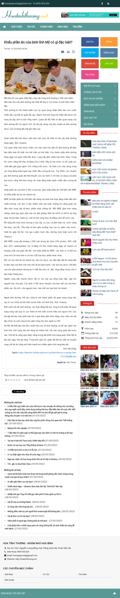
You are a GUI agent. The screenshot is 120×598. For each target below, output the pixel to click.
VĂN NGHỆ (90, 63)
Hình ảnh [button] (63, 26)
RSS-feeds (9, 580)
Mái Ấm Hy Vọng (92, 85)
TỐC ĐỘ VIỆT (19, 593)
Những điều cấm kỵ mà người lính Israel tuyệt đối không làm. (34, 511)
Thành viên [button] (46, 26)
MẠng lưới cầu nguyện (17, 428)
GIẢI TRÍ (109, 63)
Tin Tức (46, 574)
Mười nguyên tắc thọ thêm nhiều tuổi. (105, 241)
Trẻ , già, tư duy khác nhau (19, 464)
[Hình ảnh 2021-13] (109, 380)
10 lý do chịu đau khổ (102, 269)
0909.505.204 (42, 3)
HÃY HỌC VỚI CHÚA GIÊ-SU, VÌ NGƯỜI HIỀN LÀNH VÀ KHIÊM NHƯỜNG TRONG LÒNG (98, 180)
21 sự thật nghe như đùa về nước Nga (24, 454)
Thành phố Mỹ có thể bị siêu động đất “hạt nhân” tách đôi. (104, 232)
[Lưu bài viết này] (74, 51)
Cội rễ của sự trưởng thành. (19, 502)
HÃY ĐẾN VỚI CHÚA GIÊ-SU (104, 154)
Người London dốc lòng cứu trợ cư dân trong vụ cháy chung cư (103, 283)
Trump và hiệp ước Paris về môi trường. (105, 292)
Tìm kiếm (82, 574)
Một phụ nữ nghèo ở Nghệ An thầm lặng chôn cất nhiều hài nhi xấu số (104, 203)
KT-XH (109, 41)
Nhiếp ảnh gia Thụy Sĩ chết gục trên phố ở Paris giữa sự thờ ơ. (34, 494)
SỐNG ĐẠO (109, 52)
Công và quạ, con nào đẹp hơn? (104, 222)
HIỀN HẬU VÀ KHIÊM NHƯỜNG (102, 161)
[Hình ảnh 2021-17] (109, 398)
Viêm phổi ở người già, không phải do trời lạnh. (28, 521)
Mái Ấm (90, 41)
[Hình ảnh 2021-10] (89, 380)
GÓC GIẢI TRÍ (90, 118)
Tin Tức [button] (31, 26)
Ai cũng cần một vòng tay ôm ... (21, 507)
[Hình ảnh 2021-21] (109, 362)
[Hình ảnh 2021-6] (89, 362)
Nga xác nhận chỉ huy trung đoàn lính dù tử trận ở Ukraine (33, 459)
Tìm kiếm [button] (77, 26)
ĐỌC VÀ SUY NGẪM (93, 98)
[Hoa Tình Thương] (25, 15)
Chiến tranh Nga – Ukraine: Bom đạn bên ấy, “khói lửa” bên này (35, 486)
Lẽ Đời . (95, 211)
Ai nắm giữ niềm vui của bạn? (20, 482)
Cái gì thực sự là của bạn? (19, 516)
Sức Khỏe (90, 74)
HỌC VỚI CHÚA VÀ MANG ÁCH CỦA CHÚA (104, 171)
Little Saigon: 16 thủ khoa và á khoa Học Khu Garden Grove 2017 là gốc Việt (99, 261)
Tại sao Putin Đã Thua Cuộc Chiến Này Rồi (26, 440)
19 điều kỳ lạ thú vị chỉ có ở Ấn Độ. (22, 450)
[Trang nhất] (5, 27)
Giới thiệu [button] (16, 26)
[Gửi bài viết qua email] (63, 51)
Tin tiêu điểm (89, 133)
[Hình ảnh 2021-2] (89, 398)
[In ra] (68, 51)
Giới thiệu (9, 574)
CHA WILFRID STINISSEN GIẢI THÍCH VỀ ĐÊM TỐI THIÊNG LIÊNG (104, 144)
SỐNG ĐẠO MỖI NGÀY (94, 105)
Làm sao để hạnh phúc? (103, 249)
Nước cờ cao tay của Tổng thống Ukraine (25, 445)
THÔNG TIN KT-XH (93, 92)
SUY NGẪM (90, 52)
